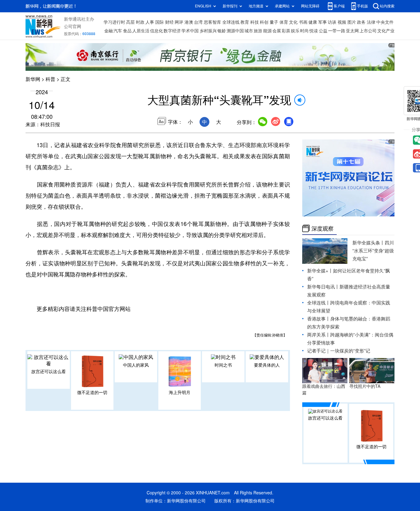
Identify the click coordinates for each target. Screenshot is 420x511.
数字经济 (172, 31)
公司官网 (72, 26)
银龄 (221, 31)
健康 (312, 22)
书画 (303, 22)
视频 (342, 22)
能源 (267, 31)
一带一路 (336, 31)
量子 (274, 22)
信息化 (156, 31)
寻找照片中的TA (364, 386)
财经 (169, 22)
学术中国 (190, 31)
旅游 (258, 31)
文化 (293, 22)
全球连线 (231, 22)
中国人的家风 (136, 365)
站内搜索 (387, 6)
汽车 (117, 31)
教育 (244, 22)
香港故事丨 (318, 318)
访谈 (332, 22)
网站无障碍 (310, 6)
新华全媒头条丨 (368, 242)
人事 (149, 22)
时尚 (304, 31)
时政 (140, 22)
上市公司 (368, 31)
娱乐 (295, 31)
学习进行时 (114, 22)
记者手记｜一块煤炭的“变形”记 (338, 350)
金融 (108, 31)
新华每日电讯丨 (323, 286)
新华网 (33, 79)
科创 (264, 22)
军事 (322, 22)
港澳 (188, 22)
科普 (50, 79)
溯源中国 (235, 31)
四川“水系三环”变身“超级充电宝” (373, 250)
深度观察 (322, 228)
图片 (351, 22)
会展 (276, 31)
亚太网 (352, 31)
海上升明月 (179, 392)
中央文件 (385, 22)
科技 (254, 22)
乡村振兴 (208, 31)
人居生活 (140, 31)
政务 (361, 22)
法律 (371, 22)
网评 (179, 22)
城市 (248, 31)
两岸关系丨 (318, 334)
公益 (323, 31)
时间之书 (223, 365)
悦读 (313, 31)
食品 (127, 31)
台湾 (198, 22)
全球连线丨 (318, 302)
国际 (159, 22)
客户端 (339, 6)
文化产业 (385, 31)
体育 (283, 22)
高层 (130, 22)
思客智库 (212, 22)
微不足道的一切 (92, 392)
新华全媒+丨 (320, 270)
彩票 (286, 31)
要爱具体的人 (267, 365)
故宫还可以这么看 (48, 371)
